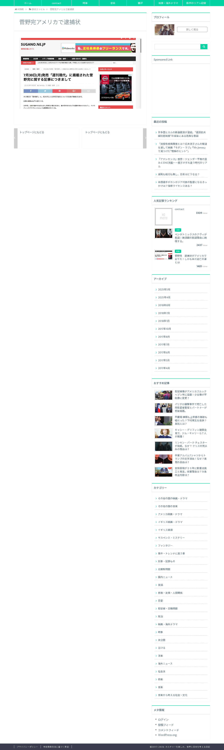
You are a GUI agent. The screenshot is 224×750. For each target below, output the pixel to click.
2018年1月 (164, 321)
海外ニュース (165, 663)
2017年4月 (164, 368)
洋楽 (160, 656)
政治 (160, 616)
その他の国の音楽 (168, 506)
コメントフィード (168, 730)
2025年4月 (164, 297)
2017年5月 (164, 360)
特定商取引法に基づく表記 (56, 747)
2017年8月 (164, 336)
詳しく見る (192, 29)
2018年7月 (164, 313)
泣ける (161, 648)
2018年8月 (164, 305)
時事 (85, 3)
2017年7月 (164, 344)
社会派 (161, 671)
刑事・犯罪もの (166, 561)
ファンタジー (165, 545)
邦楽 (160, 679)
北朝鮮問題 (164, 569)
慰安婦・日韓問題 (168, 608)
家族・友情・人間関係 (170, 593)
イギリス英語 (165, 530)
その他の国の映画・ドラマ (172, 498)
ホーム (27, 3)
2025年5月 (164, 289)
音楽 (112, 3)
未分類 (161, 640)
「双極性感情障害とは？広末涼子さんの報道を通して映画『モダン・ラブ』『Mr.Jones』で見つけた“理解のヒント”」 (182, 147)
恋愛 (160, 600)
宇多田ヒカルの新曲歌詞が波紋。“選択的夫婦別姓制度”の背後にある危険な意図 (182, 134)
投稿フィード (166, 725)
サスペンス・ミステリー (171, 538)
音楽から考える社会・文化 (172, 695)
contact (56, 3)
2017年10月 (164, 329)
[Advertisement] (181, 88)
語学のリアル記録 (196, 3)
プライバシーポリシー (27, 747)
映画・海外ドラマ (168, 3)
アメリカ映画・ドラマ (170, 514)
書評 (140, 3)
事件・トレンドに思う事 (171, 553)
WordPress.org (167, 735)
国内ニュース (165, 577)
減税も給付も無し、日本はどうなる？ (179, 174)
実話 (160, 585)
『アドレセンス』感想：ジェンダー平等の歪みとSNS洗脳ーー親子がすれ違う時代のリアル (182, 163)
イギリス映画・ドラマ (170, 522)
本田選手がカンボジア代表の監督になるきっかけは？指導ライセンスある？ (182, 184)
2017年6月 (164, 352)
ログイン (163, 720)
